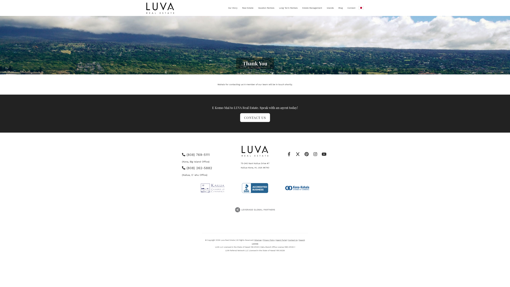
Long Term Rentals (288, 8)
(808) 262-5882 (198, 168)
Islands (330, 8)
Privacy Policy (269, 240)
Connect (351, 8)
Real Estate (247, 8)
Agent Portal (281, 240)
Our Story (232, 8)
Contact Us (255, 117)
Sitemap (258, 240)
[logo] (160, 8)
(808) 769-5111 (197, 155)
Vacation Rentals (266, 8)
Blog (340, 8)
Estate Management (312, 8)
